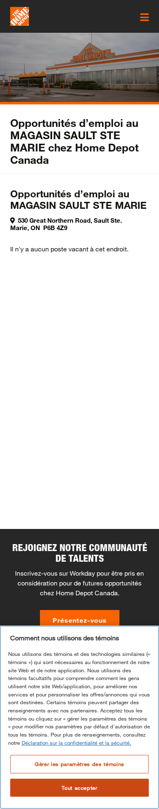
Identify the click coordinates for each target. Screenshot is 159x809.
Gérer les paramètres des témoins (79, 764)
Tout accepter (79, 787)
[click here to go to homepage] (19, 16)
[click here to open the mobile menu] (144, 17)
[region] (79, 717)
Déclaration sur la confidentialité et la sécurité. (76, 742)
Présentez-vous (80, 620)
